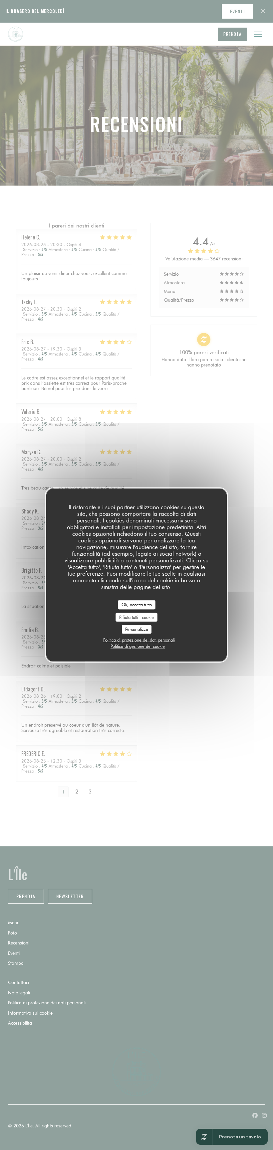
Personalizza (136, 629)
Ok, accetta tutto (137, 604)
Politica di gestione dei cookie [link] (138, 645)
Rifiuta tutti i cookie (136, 617)
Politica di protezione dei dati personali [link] (139, 639)
